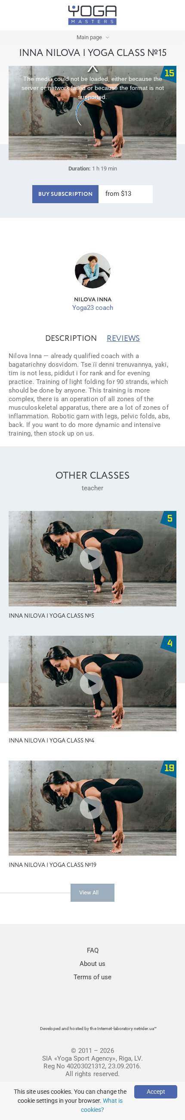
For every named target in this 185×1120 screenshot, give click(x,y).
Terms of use (92, 977)
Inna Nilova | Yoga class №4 (51, 741)
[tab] (71, 339)
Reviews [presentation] (123, 339)
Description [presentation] (71, 339)
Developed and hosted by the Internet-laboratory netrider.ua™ (98, 1028)
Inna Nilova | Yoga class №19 (52, 865)
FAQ (93, 950)
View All (89, 892)
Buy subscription (65, 194)
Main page (89, 37)
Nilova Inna (92, 300)
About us (92, 964)
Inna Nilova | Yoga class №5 (51, 616)
